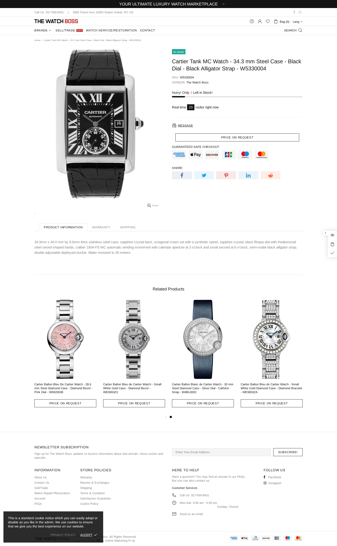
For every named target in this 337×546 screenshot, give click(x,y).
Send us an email (191, 514)
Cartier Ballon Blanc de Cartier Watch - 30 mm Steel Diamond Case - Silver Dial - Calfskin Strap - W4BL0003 (202, 388)
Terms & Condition (92, 493)
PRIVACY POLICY (63, 535)
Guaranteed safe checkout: (196, 147)
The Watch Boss (56, 21)
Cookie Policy (89, 503)
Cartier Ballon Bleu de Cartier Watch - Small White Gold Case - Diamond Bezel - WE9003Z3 (132, 388)
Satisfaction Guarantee (95, 498)
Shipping (86, 488)
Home (37, 40)
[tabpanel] (202, 357)
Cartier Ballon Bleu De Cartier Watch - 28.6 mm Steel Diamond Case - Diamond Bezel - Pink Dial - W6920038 (63, 388)
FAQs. (241, 476)
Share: (177, 168)
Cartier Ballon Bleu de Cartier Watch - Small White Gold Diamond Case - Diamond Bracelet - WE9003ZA (271, 388)
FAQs (38, 503)
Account (39, 498)
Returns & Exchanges (94, 482)
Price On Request (65, 403)
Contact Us (41, 482)
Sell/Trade (41, 488)
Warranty (86, 477)
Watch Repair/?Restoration (52, 493)
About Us (40, 477)
